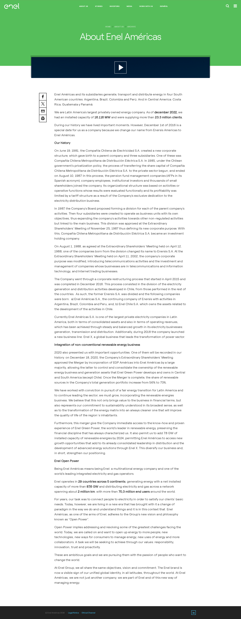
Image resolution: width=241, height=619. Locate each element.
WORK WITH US (146, 6)
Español (164, 6)
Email (43, 111)
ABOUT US (83, 6)
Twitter (43, 104)
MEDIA (129, 6)
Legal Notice (73, 613)
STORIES (98, 6)
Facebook (43, 96)
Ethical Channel (88, 613)
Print (43, 118)
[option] (120, 67)
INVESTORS (114, 6)
